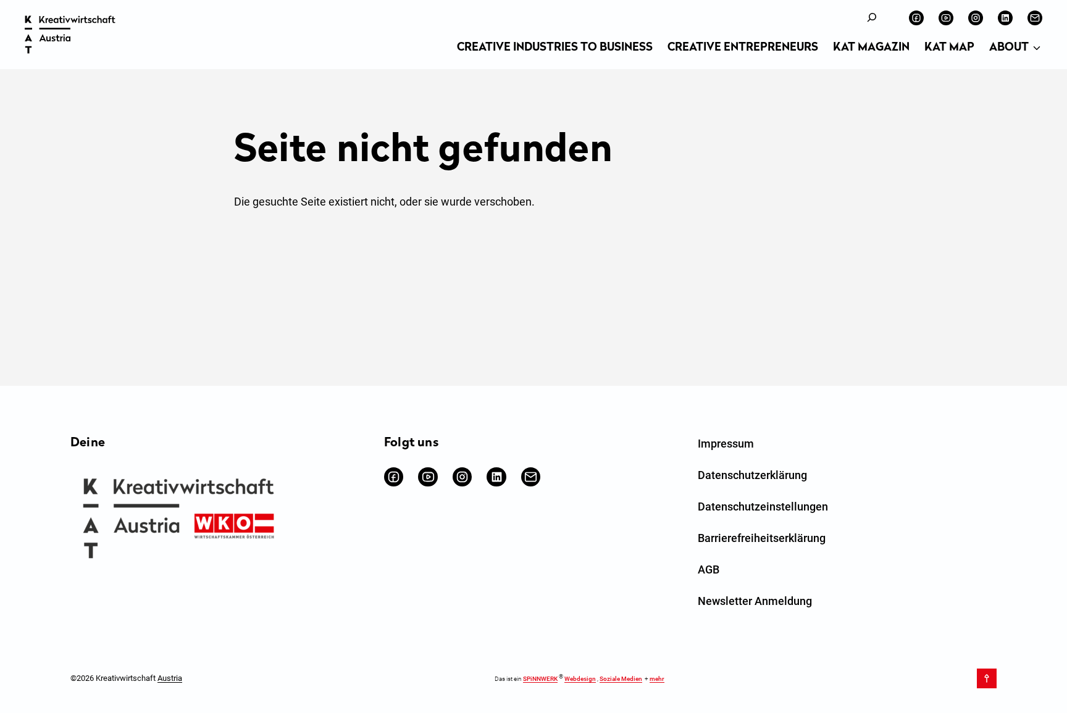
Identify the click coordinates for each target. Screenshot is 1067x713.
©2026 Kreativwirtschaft (126, 678)
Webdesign (580, 679)
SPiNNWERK (540, 679)
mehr (657, 679)
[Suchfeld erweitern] (871, 17)
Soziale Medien (621, 679)
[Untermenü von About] (1036, 48)
